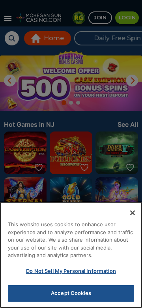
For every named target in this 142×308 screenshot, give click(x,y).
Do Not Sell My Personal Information (71, 271)
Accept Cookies (71, 293)
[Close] (132, 213)
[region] (71, 255)
